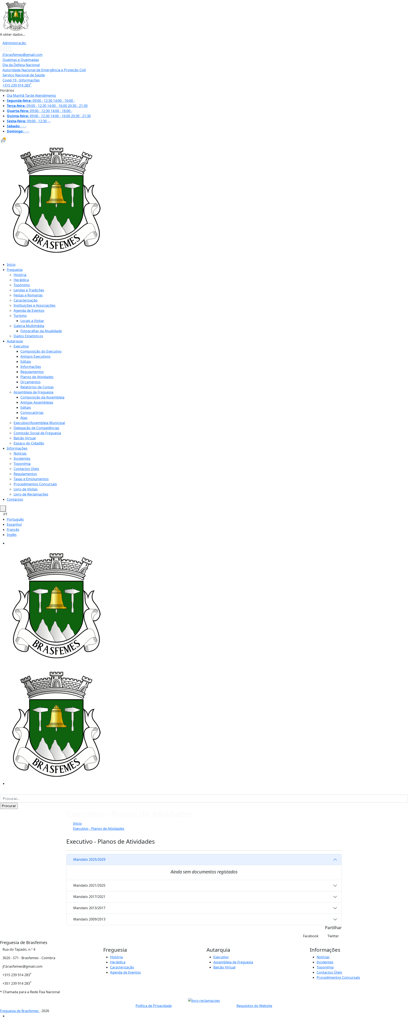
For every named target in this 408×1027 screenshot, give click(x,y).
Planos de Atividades (37, 377)
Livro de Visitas (26, 489)
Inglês (12, 534)
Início (11, 264)
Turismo (20, 315)
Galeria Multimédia (29, 325)
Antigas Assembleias (36, 402)
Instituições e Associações (34, 305)
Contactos (15, 499)
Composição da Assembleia (42, 397)
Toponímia (22, 463)
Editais (25, 361)
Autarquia (15, 341)
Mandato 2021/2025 (89, 885)
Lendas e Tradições (29, 290)
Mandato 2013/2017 (89, 908)
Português (15, 519)
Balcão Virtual (25, 438)
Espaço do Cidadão (29, 443)
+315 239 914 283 (17, 85)
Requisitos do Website (254, 1005)
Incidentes (22, 458)
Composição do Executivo (41, 351)
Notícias (20, 453)
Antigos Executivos (35, 356)
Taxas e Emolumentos (31, 479)
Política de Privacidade (154, 1005)
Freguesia (15, 269)
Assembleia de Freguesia (33, 392)
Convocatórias (32, 412)
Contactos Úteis (26, 468)
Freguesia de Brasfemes (20, 1010)
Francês (13, 529)
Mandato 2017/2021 (89, 896)
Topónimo (22, 285)
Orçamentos (30, 382)
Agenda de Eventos (29, 310)
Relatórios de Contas (37, 387)
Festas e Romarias (28, 295)
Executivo (21, 346)
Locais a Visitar (32, 320)
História (20, 274)
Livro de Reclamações (31, 494)
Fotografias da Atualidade (41, 331)
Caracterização (26, 300)
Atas (23, 417)
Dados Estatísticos (28, 336)
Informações (30, 366)
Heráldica (21, 280)
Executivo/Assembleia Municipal (39, 422)
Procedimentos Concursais (35, 484)
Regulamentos (32, 371)
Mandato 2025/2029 (89, 859)
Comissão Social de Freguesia (37, 433)
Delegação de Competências (36, 428)
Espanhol (14, 524)
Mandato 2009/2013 (89, 919)
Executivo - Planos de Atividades (98, 828)
